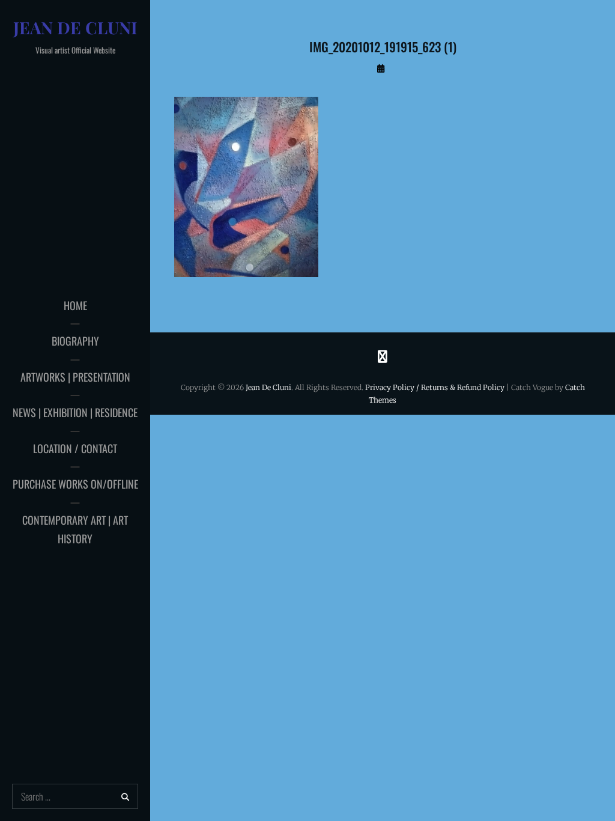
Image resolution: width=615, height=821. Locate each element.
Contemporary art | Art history (75, 529)
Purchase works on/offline (75, 484)
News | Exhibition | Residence (75, 412)
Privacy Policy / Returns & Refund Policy (434, 387)
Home (75, 305)
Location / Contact (75, 448)
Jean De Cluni (75, 27)
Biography (75, 341)
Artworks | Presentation (75, 377)
